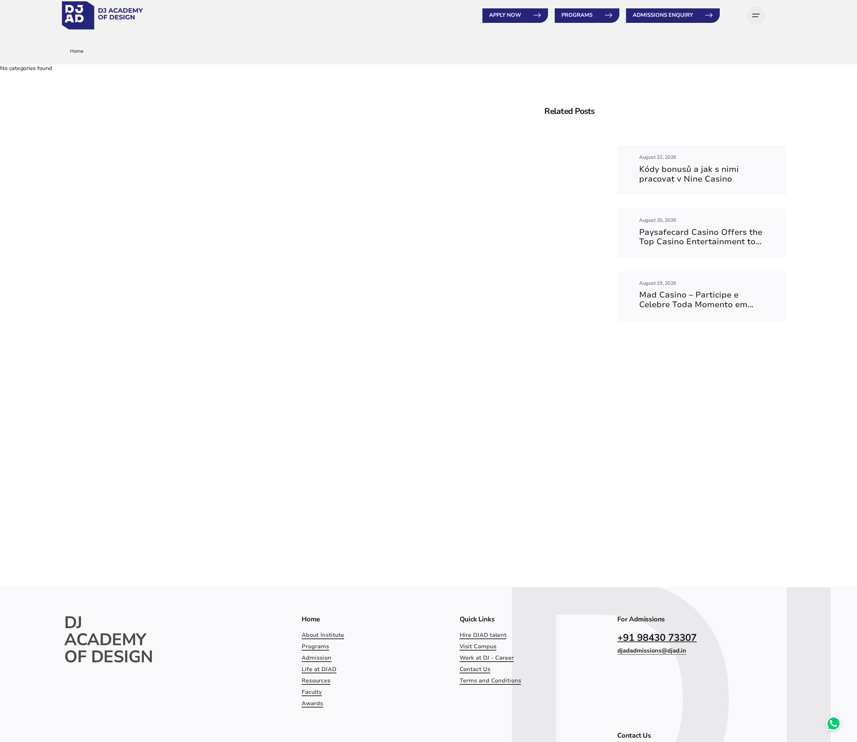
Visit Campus (478, 646)
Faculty (312, 692)
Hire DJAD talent (483, 635)
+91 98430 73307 (657, 637)
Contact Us (475, 669)
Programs (577, 15)
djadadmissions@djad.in (651, 651)
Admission (316, 658)
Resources (316, 680)
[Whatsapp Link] (833, 725)
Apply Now (505, 15)
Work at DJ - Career (487, 658)
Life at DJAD (319, 669)
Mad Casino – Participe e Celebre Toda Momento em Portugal (693, 304)
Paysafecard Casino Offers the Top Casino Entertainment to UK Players (700, 242)
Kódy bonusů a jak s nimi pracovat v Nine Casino (689, 174)
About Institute (323, 635)
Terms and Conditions (490, 680)
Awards (312, 703)
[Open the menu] (756, 15)
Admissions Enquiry (663, 15)
